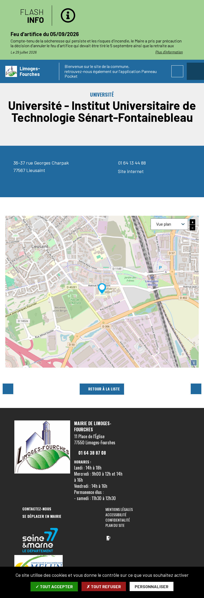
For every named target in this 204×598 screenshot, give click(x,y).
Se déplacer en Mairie (41, 516)
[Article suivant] (199, 42)
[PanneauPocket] (108, 538)
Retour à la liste (104, 389)
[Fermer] (195, 9)
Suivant (196, 389)
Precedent (8, 389)
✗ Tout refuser (104, 586)
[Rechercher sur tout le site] (177, 71)
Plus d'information (169, 52)
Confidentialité (117, 520)
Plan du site (115, 525)
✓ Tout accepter (54, 586)
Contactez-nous (36, 509)
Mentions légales (119, 509)
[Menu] (195, 71)
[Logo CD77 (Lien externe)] (40, 540)
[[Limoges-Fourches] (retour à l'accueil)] (42, 472)
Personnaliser (151, 586)
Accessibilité (115, 514)
